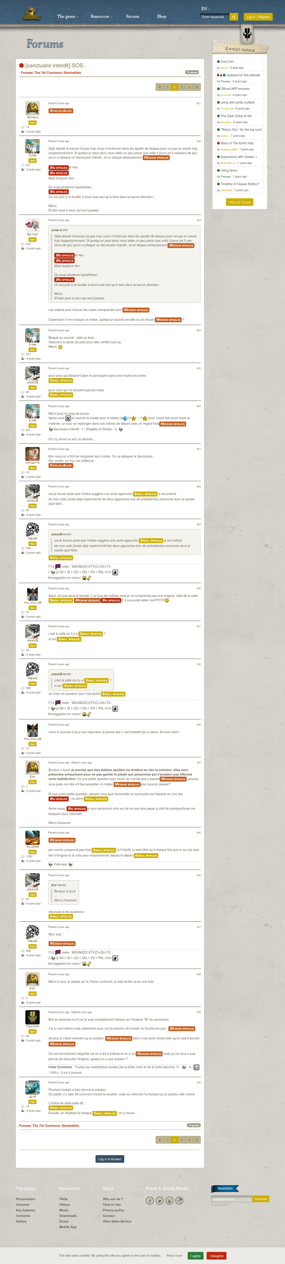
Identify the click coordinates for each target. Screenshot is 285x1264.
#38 (199, 974)
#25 (199, 368)
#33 (199, 724)
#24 (199, 330)
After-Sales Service (117, 1221)
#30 (199, 588)
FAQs (63, 1199)
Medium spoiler (156, 157)
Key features (25, 1210)
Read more (175, 1255)
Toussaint (32, 1026)
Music (64, 1210)
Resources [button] (100, 16)
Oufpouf (32, 234)
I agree (196, 1256)
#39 (199, 1012)
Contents (23, 1215)
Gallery (21, 1221)
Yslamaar (32, 847)
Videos (64, 1204)
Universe (22, 1204)
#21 (199, 103)
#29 (199, 524)
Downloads (68, 1215)
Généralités (72, 72)
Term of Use (112, 1204)
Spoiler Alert (61, 111)
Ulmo (32, 1097)
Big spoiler (58, 167)
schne (33, 155)
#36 (199, 875)
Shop (161, 16)
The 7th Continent (48, 72)
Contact (109, 1215)
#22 (199, 141)
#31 (199, 626)
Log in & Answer (109, 1159)
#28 (199, 486)
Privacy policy (113, 1210)
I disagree (217, 1256)
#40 (199, 1082)
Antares (32, 117)
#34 (199, 762)
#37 (199, 927)
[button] (206, 8)
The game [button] (66, 16)
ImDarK (32, 538)
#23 (199, 220)
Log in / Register (258, 16)
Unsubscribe (220, 1204)
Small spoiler (60, 380)
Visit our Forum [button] (239, 202)
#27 (199, 449)
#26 (199, 406)
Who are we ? (113, 1199)
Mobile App (68, 1227)
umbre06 (32, 382)
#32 (199, 664)
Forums (132, 16)
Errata (63, 1221)
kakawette (33, 463)
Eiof (33, 777)
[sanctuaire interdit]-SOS (53, 65)
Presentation (25, 1199)
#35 (199, 832)
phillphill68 (32, 602)
